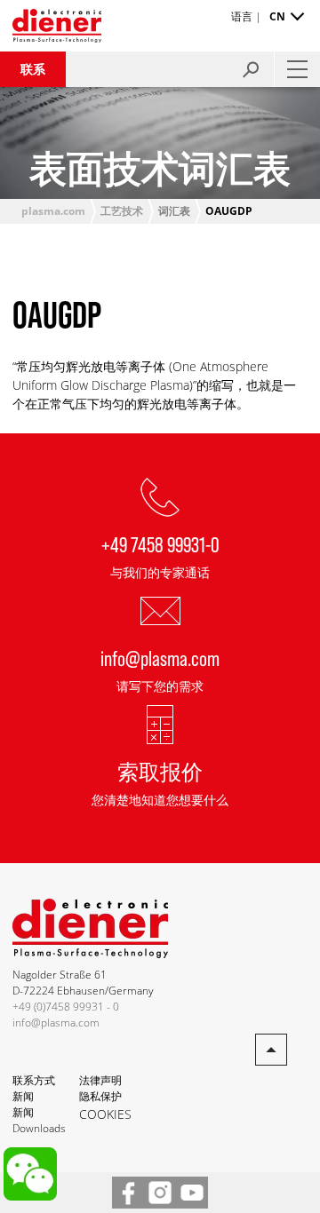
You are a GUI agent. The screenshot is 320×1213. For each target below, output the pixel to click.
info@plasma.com (160, 657)
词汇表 (174, 210)
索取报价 (160, 771)
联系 (32, 68)
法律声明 (100, 1080)
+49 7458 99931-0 (160, 544)
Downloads (39, 1128)
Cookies (105, 1114)
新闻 (23, 1096)
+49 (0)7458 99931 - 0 (65, 1006)
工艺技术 (121, 210)
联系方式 (33, 1080)
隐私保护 (100, 1096)
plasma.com (53, 210)
